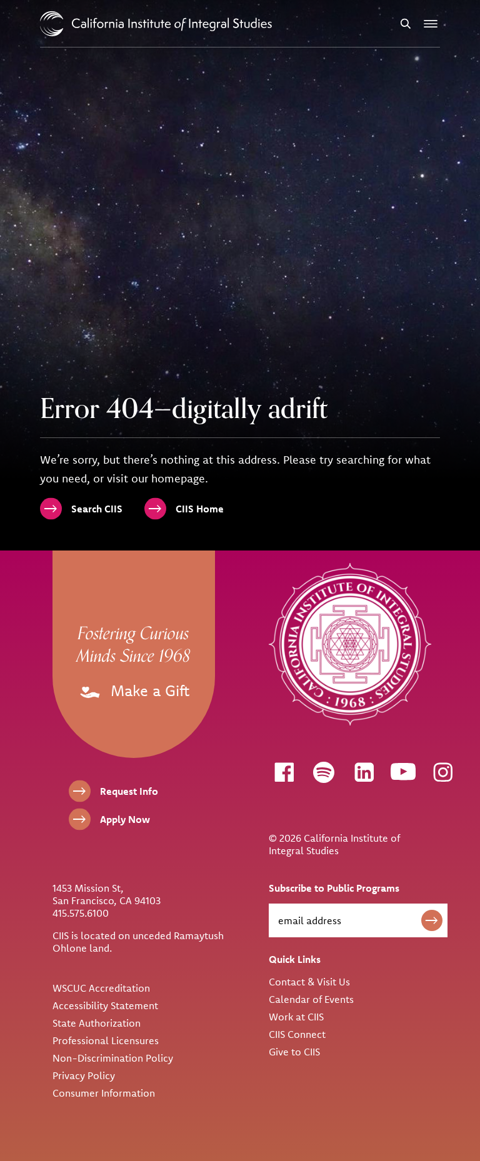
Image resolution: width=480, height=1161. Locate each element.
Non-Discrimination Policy (112, 1058)
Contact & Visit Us (309, 981)
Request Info (129, 791)
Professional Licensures (105, 1040)
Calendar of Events (311, 999)
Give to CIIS (294, 1051)
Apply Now (125, 819)
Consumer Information (103, 1093)
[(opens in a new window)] (284, 772)
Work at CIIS (296, 1016)
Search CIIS (96, 508)
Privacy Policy (83, 1075)
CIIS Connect (297, 1034)
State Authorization (96, 1023)
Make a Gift (147, 690)
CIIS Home (200, 508)
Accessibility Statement (105, 1005)
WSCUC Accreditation (101, 988)
